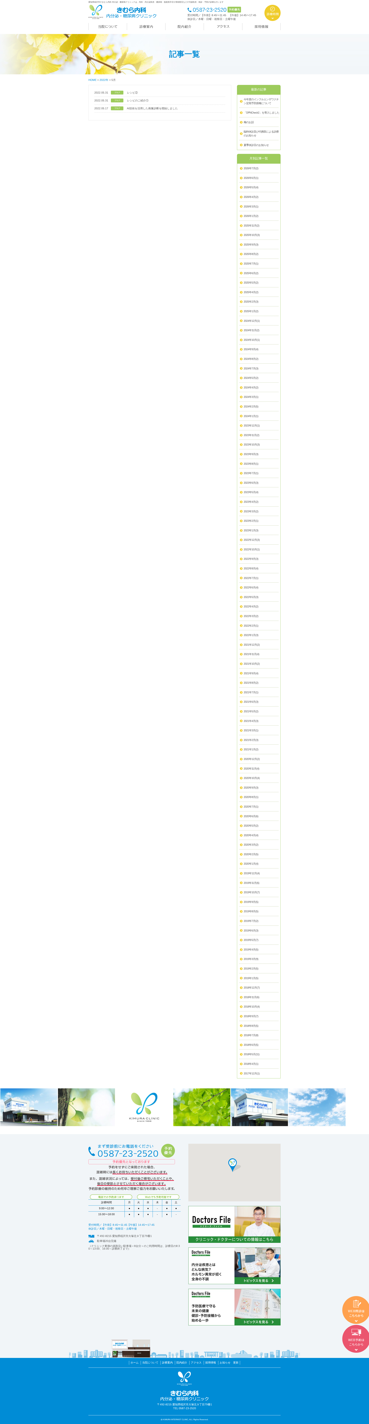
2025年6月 (251, 273)
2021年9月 (251, 673)
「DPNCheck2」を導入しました (261, 112)
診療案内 (167, 1362)
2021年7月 (251, 692)
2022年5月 (251, 597)
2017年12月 (252, 1073)
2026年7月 (251, 168)
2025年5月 (251, 282)
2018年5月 (251, 1054)
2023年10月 (252, 444)
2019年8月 (251, 911)
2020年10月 (252, 778)
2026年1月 (251, 215)
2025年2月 (251, 301)
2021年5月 (251, 711)
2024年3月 (251, 396)
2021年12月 (252, 644)
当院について (150, 1362)
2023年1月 (251, 530)
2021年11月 (251, 654)
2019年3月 (251, 958)
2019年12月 (252, 873)
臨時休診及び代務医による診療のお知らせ (261, 133)
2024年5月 (251, 377)
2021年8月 (251, 682)
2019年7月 (251, 920)
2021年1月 (251, 749)
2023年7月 (251, 473)
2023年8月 (251, 463)
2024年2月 (251, 406)
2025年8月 (251, 253)
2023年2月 (251, 520)
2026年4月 (251, 196)
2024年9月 (251, 349)
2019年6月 (251, 930)
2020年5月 (251, 825)
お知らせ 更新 (229, 1362)
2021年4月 (251, 720)
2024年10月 (252, 339)
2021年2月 (251, 739)
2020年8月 (251, 797)
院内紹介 (181, 1362)
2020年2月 (251, 854)
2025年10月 (252, 234)
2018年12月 (252, 987)
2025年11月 (251, 225)
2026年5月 (251, 187)
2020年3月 (251, 844)
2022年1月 (251, 635)
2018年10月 (252, 1006)
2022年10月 (252, 549)
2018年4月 (251, 1063)
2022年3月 (251, 616)
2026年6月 (251, 177)
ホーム (134, 1362)
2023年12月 (252, 425)
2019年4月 (251, 949)
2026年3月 (251, 206)
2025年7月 (251, 263)
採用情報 (210, 1362)
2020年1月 (251, 863)
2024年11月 (251, 330)
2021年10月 (252, 663)
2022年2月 (251, 625)
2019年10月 (252, 892)
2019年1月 (251, 978)
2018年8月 (251, 1025)
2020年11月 (251, 768)
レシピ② (132, 92)
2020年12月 (252, 759)
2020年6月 (251, 816)
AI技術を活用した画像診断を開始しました (152, 108)
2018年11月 (251, 997)
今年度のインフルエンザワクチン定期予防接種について (261, 101)
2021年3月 (251, 730)
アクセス (196, 1362)
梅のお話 (249, 122)
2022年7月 (251, 578)
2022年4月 (251, 606)
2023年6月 (251, 482)
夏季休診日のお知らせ (256, 145)
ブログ (117, 92)
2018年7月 (251, 1035)
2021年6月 (251, 701)
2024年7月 (251, 368)
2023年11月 (251, 435)
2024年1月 (251, 416)
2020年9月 (251, 787)
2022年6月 (251, 587)
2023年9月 (251, 454)
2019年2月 (251, 968)
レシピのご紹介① (138, 100)
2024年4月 (251, 387)
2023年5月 (251, 492)
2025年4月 (251, 292)
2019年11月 (251, 882)
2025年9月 (251, 244)
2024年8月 (251, 358)
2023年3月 (251, 511)
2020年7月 (251, 806)
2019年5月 (251, 939)
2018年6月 (251, 1044)
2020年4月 (251, 835)
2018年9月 (251, 1016)
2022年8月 (251, 568)
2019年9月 (251, 901)
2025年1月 (251, 311)
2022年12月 (252, 539)
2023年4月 (251, 501)
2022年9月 (251, 558)
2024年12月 (252, 320)
